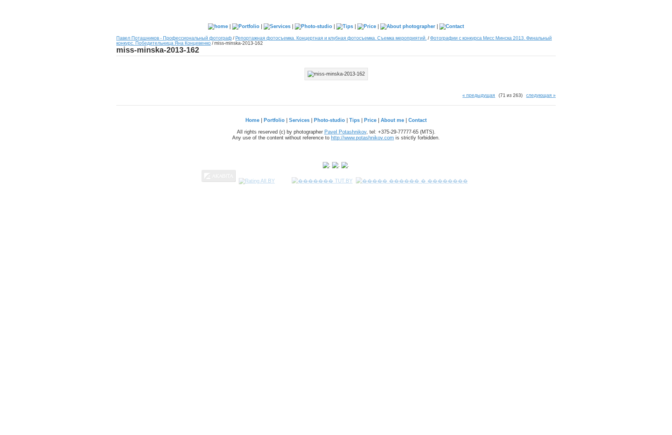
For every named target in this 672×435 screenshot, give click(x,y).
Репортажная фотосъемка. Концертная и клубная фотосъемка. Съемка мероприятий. (331, 38)
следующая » (541, 95)
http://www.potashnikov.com (362, 138)
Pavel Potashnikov (345, 132)
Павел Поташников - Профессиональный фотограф (174, 38)
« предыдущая (478, 95)
